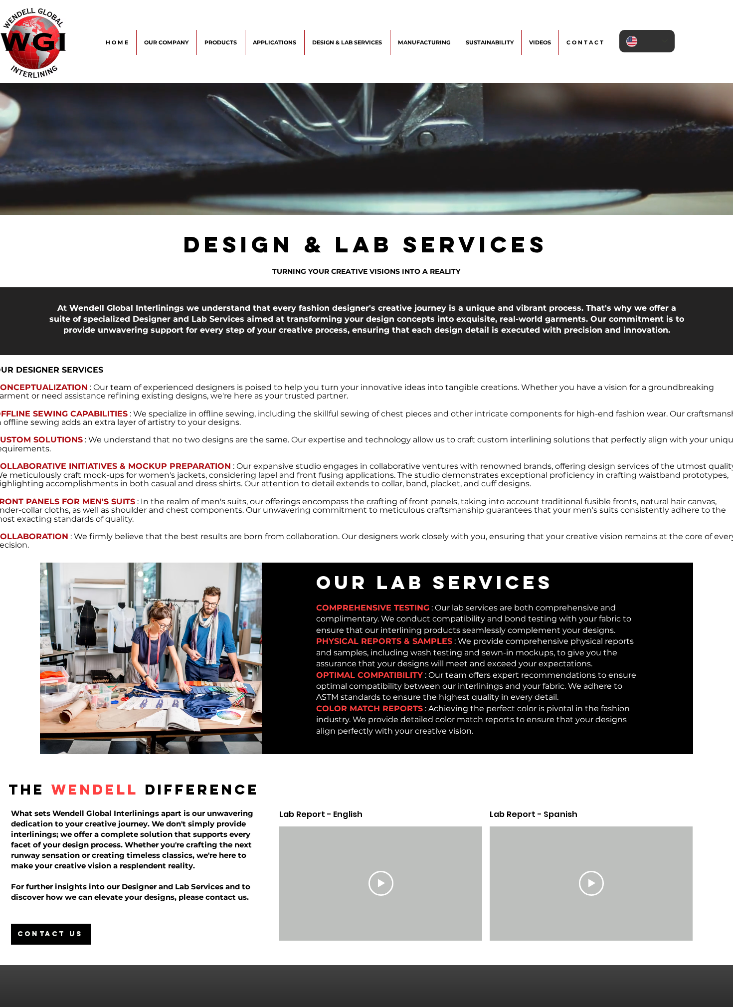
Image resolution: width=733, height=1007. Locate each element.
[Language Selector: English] (647, 41)
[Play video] (380, 883)
